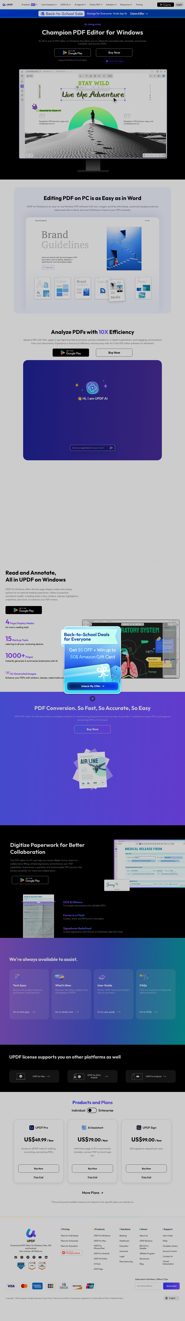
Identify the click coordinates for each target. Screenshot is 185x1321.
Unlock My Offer (90, 686)
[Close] (92, 698)
